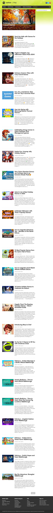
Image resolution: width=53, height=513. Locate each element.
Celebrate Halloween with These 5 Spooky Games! (23, 211)
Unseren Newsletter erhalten (44, 504)
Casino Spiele (17, 501)
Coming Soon (18, 6)
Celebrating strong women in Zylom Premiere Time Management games (24, 131)
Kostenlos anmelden (30, 502)
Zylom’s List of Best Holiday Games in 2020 (24, 193)
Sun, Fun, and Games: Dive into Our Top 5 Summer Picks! (17, 24)
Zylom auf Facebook (42, 500)
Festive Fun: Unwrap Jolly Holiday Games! (23, 152)
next (33, 493)
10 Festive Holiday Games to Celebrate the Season (24, 287)
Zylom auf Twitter (42, 501)
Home (4, 6)
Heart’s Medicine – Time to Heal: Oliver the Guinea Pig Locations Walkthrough (24, 400)
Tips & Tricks (10, 6)
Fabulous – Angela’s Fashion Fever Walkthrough (24, 419)
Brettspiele (16, 500)
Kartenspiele (17, 503)
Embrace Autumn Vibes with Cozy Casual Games (24, 73)
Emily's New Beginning (6, 501)
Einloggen (28, 503)
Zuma (3, 502)
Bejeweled (4, 500)
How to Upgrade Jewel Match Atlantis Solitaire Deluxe (25, 268)
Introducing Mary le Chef (23, 325)
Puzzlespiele (17, 504)
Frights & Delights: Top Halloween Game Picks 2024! (25, 53)
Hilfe (28, 500)
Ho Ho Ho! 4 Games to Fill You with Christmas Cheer (25, 342)
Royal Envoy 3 (4, 504)
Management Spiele (18, 505)
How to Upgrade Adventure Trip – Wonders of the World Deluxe (24, 231)
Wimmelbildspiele (17, 507)
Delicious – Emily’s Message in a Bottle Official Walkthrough (25, 361)
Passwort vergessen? (30, 505)
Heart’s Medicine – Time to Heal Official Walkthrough (24, 380)
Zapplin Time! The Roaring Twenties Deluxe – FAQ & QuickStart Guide (24, 306)
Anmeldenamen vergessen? (31, 504)
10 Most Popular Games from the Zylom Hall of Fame (24, 251)
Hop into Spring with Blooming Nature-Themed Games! (23, 111)
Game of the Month (27, 6)
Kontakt (28, 501)
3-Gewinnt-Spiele (17, 502)
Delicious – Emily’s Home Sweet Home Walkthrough (23, 438)
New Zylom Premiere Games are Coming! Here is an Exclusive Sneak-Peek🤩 (24, 173)
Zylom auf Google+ (42, 502)
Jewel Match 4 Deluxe (5, 503)
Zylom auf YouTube (42, 503)
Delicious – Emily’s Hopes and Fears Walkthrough (25, 456)
